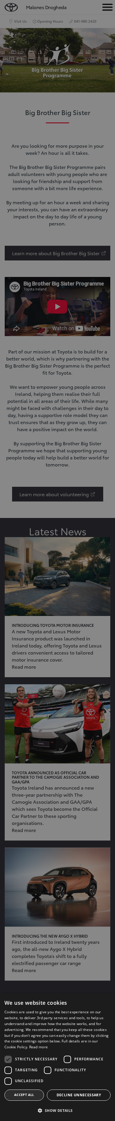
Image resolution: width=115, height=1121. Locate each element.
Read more (38, 1046)
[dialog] (57, 1057)
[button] (57, 1110)
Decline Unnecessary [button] (79, 1094)
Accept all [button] (24, 1094)
